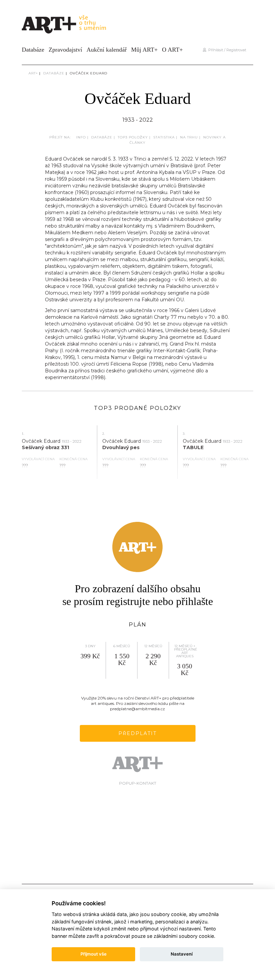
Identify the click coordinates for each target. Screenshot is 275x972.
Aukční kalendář (107, 49)
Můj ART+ (144, 49)
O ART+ (172, 49)
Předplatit (137, 733)
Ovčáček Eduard (88, 73)
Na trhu (189, 137)
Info (81, 137)
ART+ (33, 73)
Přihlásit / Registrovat (226, 50)
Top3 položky (133, 137)
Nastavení (181, 954)
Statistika (164, 137)
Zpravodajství (65, 49)
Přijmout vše (93, 954)
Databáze (33, 49)
